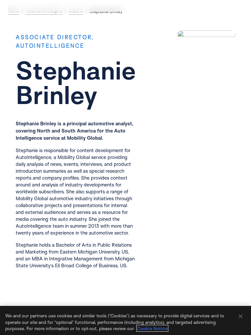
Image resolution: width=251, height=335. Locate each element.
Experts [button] (76, 10)
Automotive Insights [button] (43, 10)
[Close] (240, 316)
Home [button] (13, 10)
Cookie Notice (152, 328)
